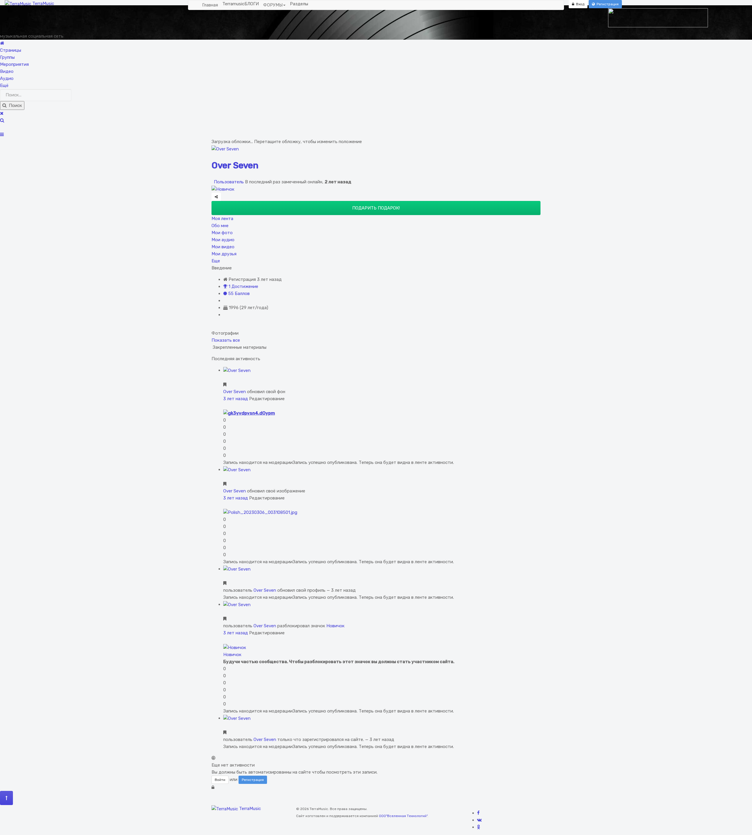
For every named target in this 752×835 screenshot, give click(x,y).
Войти (220, 780)
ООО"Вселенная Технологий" (403, 816)
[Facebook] (478, 813)
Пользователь (228, 182)
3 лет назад (235, 398)
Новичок (335, 625)
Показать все (226, 340)
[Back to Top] (6, 798)
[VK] (479, 820)
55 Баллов (238, 293)
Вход (579, 4)
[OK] (478, 827)
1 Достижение (242, 286)
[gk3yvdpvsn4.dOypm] (249, 412)
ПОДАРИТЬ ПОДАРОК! (376, 208)
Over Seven (235, 165)
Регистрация (607, 4)
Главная (210, 5)
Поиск (14, 105)
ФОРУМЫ (273, 5)
